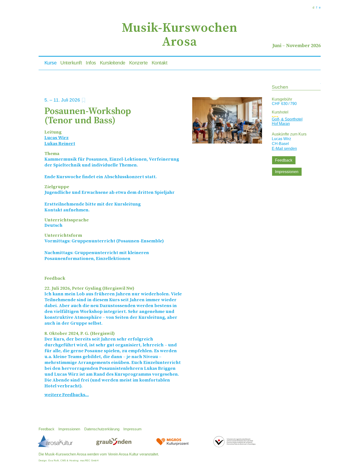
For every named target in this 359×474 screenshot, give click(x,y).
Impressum (132, 429)
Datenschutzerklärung (101, 429)
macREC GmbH (89, 460)
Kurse (50, 62)
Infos (91, 62)
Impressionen (286, 172)
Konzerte (138, 62)
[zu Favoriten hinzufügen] (83, 100)
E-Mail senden (284, 148)
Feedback (283, 160)
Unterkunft (71, 62)
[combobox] (296, 87)
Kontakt (160, 62)
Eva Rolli (53, 460)
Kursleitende (112, 62)
